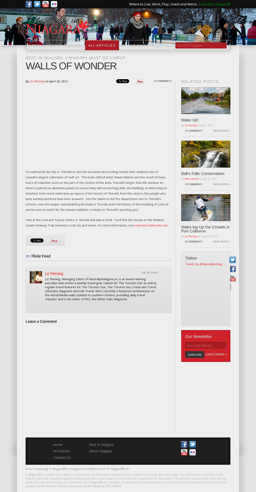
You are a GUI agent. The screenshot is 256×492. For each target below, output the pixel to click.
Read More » (221, 130)
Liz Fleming (37, 81)
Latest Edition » (215, 354)
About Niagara (138, 45)
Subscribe (194, 354)
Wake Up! (190, 120)
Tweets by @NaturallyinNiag (203, 264)
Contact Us (62, 458)
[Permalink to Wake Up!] (205, 100)
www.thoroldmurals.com (151, 225)
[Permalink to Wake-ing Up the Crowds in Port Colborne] (205, 207)
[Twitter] (232, 260)
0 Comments (163, 81)
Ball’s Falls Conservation (202, 173)
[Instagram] (232, 287)
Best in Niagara (64, 45)
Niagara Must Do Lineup (97, 58)
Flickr (54, 4)
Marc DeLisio (192, 179)
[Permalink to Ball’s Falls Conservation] (205, 154)
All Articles (102, 45)
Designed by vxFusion (227, 469)
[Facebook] (232, 269)
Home (35, 45)
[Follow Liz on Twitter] (54, 306)
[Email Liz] (47, 306)
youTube (45, 4)
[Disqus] (99, 376)
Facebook (29, 4)
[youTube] (232, 278)
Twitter (37, 4)
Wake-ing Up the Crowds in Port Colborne (205, 229)
